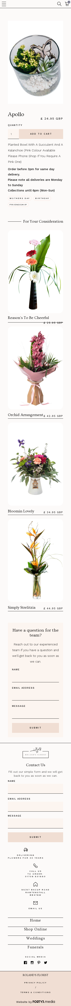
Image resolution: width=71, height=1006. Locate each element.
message (19, 706)
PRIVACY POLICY (35, 983)
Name (16, 669)
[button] (4, 4)
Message (14, 816)
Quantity (15, 125)
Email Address (23, 688)
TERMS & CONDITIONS (35, 992)
